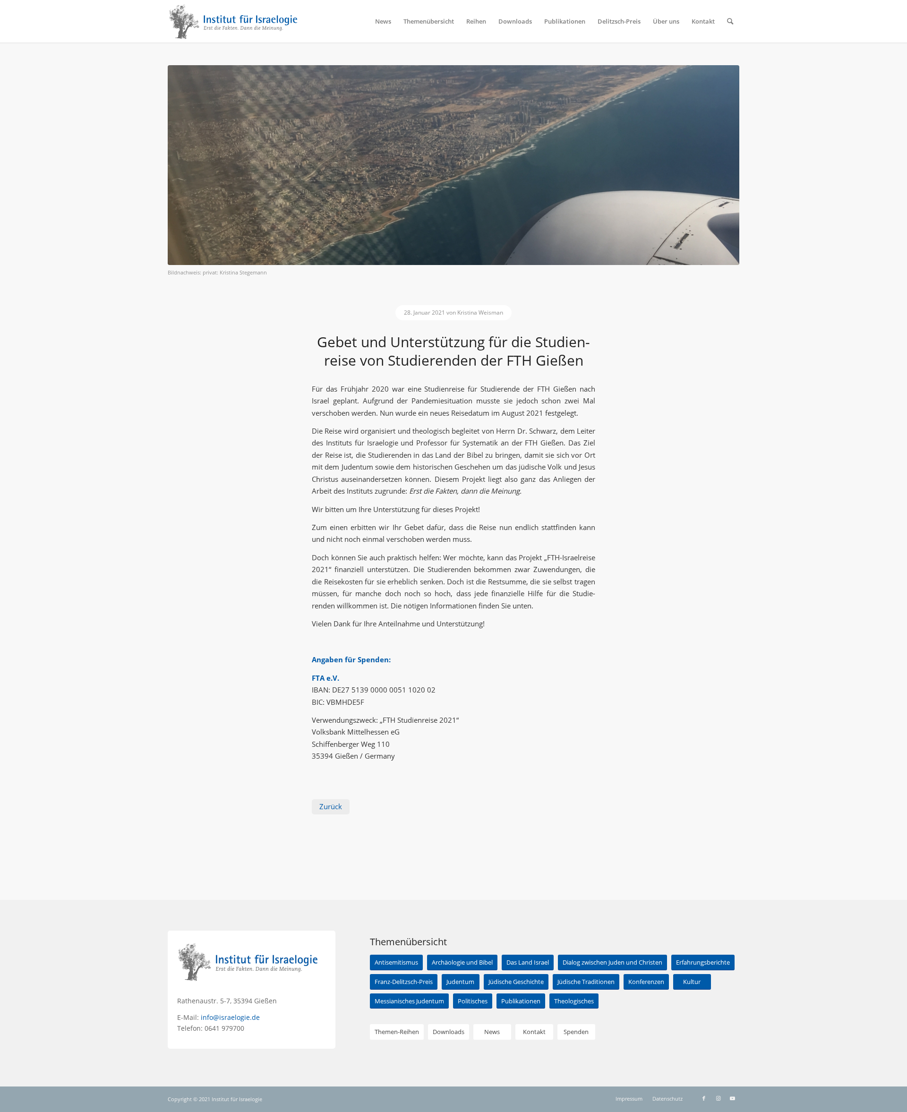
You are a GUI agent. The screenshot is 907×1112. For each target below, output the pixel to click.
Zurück (330, 806)
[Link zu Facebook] (704, 1098)
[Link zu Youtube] (732, 1098)
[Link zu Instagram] (718, 1098)
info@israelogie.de (230, 1017)
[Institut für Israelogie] (233, 21)
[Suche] (730, 21)
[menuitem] (383, 21)
